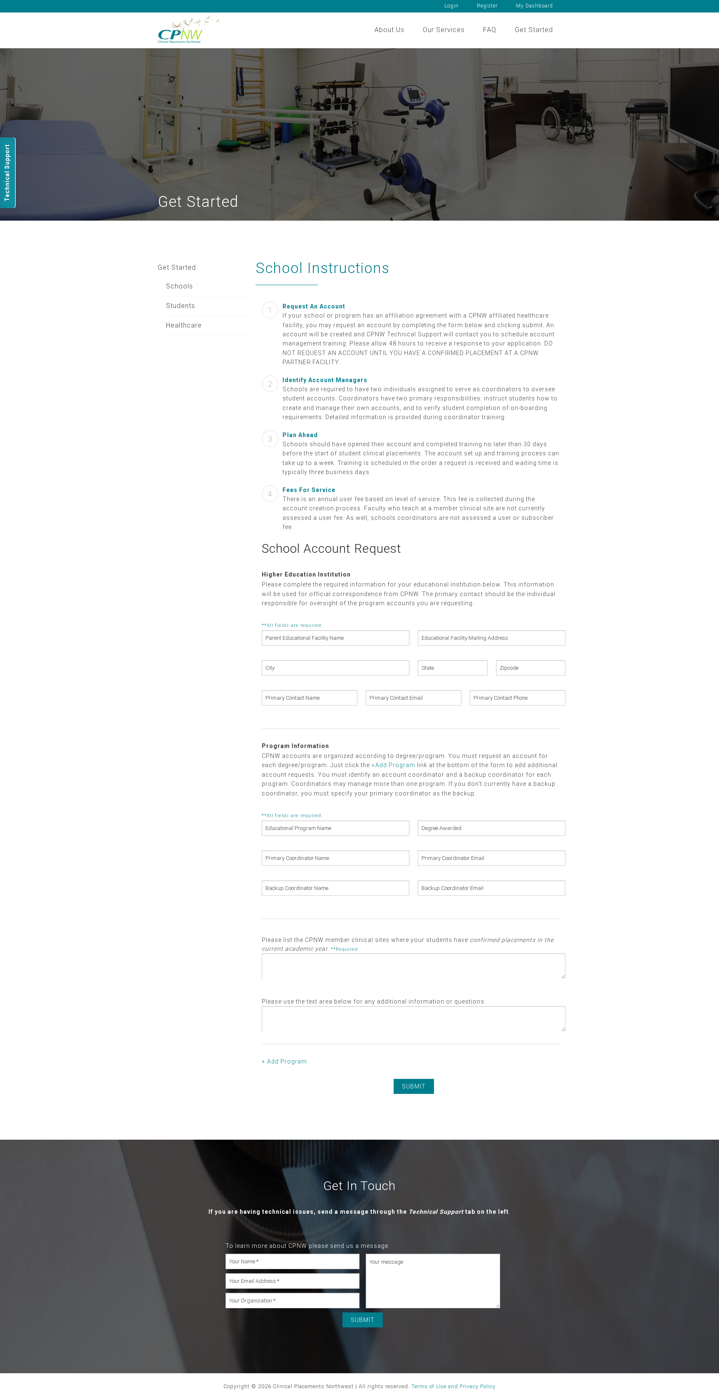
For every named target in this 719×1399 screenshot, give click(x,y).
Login (451, 6)
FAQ (489, 30)
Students (180, 306)
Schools (179, 286)
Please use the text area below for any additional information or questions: (374, 1001)
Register (487, 6)
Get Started (534, 30)
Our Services (444, 30)
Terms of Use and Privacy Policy (454, 1386)
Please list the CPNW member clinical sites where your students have (408, 944)
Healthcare (184, 325)
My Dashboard (534, 6)
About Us (389, 30)
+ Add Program (284, 1061)
